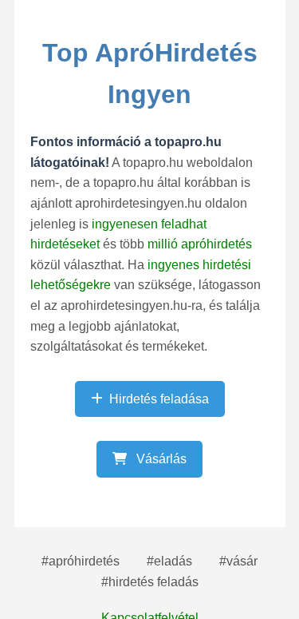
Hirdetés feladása (159, 399)
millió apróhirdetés (200, 244)
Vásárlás (160, 459)
